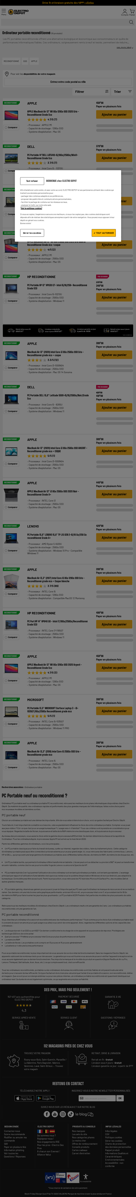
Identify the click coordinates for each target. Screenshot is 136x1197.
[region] (68, 206)
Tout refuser (32, 181)
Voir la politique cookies (31, 208)
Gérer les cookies (32, 232)
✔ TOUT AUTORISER (104, 232)
